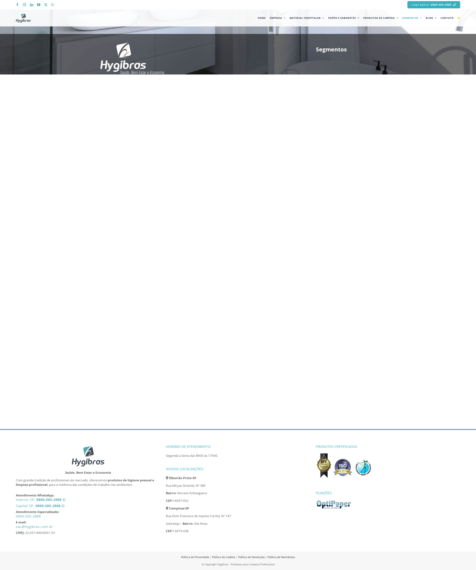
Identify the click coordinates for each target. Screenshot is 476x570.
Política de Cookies (223, 557)
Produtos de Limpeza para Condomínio (314, 239)
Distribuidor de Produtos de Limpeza (149, 127)
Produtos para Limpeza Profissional (204, 127)
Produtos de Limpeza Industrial (208, 349)
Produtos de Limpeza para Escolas (259, 352)
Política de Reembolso (281, 557)
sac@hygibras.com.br (34, 526)
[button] (459, 17)
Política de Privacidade (195, 557)
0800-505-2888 (28, 516)
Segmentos (140, 137)
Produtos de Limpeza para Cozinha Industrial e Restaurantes (265, 130)
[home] (88, 447)
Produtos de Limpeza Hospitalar (320, 124)
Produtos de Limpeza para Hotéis (148, 352)
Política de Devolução (251, 557)
